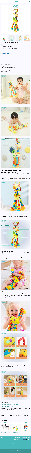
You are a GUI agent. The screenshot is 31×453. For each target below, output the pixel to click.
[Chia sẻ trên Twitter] (4, 53)
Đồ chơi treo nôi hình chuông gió (7, 406)
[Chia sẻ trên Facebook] (2, 53)
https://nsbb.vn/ (6, 416)
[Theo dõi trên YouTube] (28, 439)
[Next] (29, 19)
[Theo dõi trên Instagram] (25, 439)
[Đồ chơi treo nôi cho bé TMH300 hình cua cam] (25, 426)
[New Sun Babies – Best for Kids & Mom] (15, 2)
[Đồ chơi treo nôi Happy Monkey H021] (15, 426)
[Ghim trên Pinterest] (6, 53)
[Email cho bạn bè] (5, 53)
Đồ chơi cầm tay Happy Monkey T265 (5, 432)
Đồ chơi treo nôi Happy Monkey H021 (15, 432)
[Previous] (2, 19)
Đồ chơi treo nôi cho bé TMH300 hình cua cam (10, 404)
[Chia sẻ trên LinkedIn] (8, 53)
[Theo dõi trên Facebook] (23, 439)
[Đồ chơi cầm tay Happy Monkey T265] (5, 426)
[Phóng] (1, 33)
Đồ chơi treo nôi (3, 293)
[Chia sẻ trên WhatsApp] (1, 53)
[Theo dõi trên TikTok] (26, 439)
